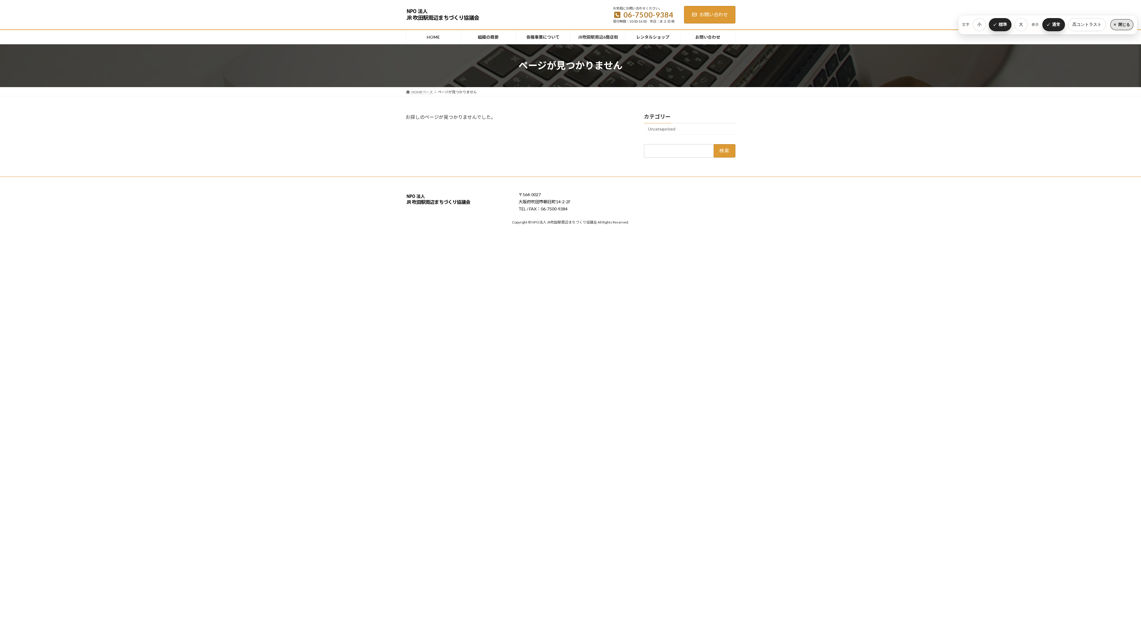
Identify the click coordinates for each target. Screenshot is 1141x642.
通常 (1056, 24)
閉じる (1124, 24)
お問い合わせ (713, 14)
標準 (1003, 24)
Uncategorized (661, 128)
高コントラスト (1086, 24)
